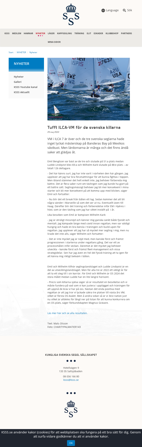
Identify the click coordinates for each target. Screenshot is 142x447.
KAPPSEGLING (64, 33)
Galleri (17, 81)
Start (11, 52)
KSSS (7, 33)
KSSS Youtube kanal (25, 87)
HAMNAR (28, 33)
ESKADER (98, 33)
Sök (129, 10)
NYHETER (40, 32)
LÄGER (51, 33)
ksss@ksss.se (71, 379)
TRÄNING (79, 33)
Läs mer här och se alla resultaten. (67, 313)
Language (112, 10)
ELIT (89, 33)
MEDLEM (16, 33)
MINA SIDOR (54, 42)
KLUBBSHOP (112, 33)
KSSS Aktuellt (22, 92)
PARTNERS (126, 33)
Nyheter (33, 52)
